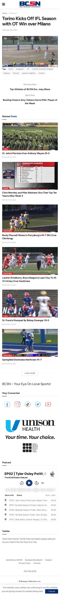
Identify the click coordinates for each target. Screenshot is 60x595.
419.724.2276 (30, 571)
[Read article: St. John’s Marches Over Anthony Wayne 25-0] (30, 136)
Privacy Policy (25, 563)
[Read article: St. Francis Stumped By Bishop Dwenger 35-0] (30, 303)
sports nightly (28, 73)
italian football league (42, 69)
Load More (30, 373)
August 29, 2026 (9, 157)
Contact (36, 563)
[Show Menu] (3, 4)
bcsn (11, 69)
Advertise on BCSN (14, 560)
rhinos (16, 73)
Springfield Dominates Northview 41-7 (22, 359)
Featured (13, 13)
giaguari (20, 69)
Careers (48, 560)
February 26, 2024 (9, 30)
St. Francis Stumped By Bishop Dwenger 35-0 (25, 320)
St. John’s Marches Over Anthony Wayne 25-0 (26, 153)
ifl (28, 69)
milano (7, 73)
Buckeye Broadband (33, 560)
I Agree (51, 591)
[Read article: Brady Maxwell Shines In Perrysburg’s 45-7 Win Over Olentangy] (30, 218)
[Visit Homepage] (30, 4)
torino (41, 73)
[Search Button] (56, 4)
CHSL (5, 149)
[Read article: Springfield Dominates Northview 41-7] (30, 343)
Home (4, 13)
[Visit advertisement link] (30, 435)
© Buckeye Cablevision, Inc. (30, 581)
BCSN (5, 188)
